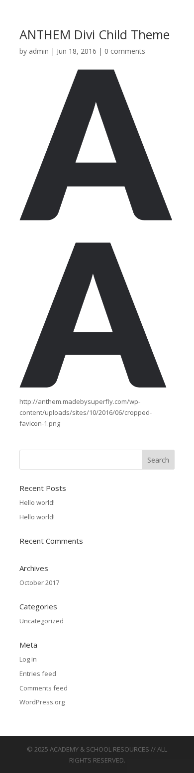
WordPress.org (42, 701)
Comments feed (43, 687)
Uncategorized (41, 620)
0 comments (124, 51)
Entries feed (37, 673)
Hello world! (37, 502)
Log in (28, 659)
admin (39, 51)
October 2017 (39, 582)
